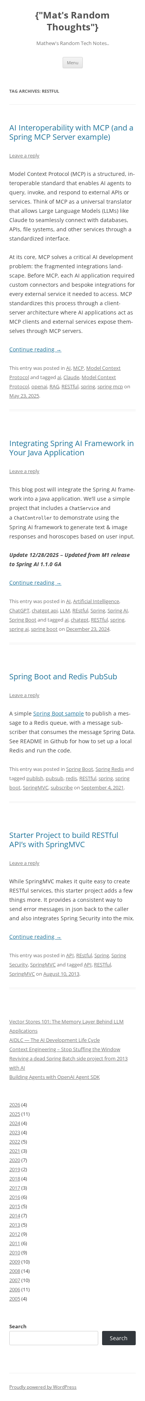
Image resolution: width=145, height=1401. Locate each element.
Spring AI (117, 610)
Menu (72, 62)
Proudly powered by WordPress (43, 1387)
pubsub (54, 778)
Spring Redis (110, 769)
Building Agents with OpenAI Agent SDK (54, 1076)
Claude (71, 377)
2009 (14, 1261)
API (70, 955)
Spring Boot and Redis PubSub (63, 676)
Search (18, 1326)
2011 (14, 1243)
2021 (14, 1150)
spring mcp (110, 386)
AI (68, 367)
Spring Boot (22, 619)
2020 (14, 1160)
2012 (14, 1233)
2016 (14, 1197)
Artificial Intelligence (96, 601)
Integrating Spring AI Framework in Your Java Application (71, 448)
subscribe (62, 787)
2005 (14, 1298)
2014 (14, 1215)
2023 (14, 1132)
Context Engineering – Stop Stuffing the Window (64, 1049)
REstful (80, 610)
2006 (14, 1289)
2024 (14, 1123)
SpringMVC (35, 787)
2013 (14, 1224)
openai (39, 386)
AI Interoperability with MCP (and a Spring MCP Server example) (71, 132)
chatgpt (80, 619)
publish (34, 778)
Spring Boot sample (58, 713)
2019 (14, 1169)
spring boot (44, 628)
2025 (14, 1113)
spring (88, 386)
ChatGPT (19, 610)
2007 (14, 1280)
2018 (14, 1178)
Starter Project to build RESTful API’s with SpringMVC (63, 839)
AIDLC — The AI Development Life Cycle (54, 1040)
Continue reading (35, 349)
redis (71, 778)
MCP (78, 367)
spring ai (19, 628)
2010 (14, 1252)
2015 (14, 1206)
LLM (65, 610)
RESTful (69, 386)
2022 (14, 1141)
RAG (54, 386)
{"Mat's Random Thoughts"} (72, 21)
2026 (14, 1104)
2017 (14, 1187)
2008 (14, 1270)
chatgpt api (45, 610)
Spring (97, 610)
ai (59, 377)
